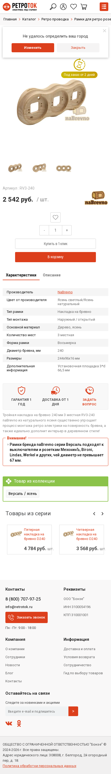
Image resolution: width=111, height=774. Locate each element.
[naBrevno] (96, 198)
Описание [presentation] (52, 275)
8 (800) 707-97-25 (23, 599)
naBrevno (65, 292)
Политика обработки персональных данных (39, 766)
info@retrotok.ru (18, 607)
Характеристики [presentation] (21, 275)
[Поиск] (53, 6)
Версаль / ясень (22, 493)
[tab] (21, 275)
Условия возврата (79, 657)
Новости (12, 665)
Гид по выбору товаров (83, 673)
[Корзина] (83, 6)
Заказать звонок (31, 617)
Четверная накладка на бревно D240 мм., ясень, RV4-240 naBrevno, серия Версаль (88, 534)
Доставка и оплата (79, 649)
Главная (10, 19)
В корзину (55, 257)
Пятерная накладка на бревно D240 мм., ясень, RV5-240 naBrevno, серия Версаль (36, 534)
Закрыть (78, 48)
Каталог (29, 19)
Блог (9, 673)
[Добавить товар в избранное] (55, 217)
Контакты (13, 681)
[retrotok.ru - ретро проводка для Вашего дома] (20, 6)
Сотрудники (15, 657)
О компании (15, 649)
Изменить (32, 48)
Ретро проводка (55, 19)
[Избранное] (73, 6)
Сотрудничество (77, 665)
